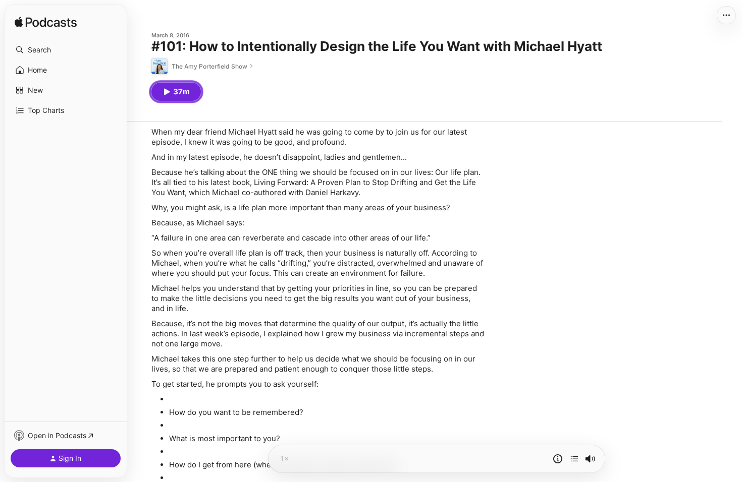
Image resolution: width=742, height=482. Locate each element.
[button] (65, 49)
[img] (46, 23)
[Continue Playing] (574, 459)
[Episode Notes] (558, 459)
